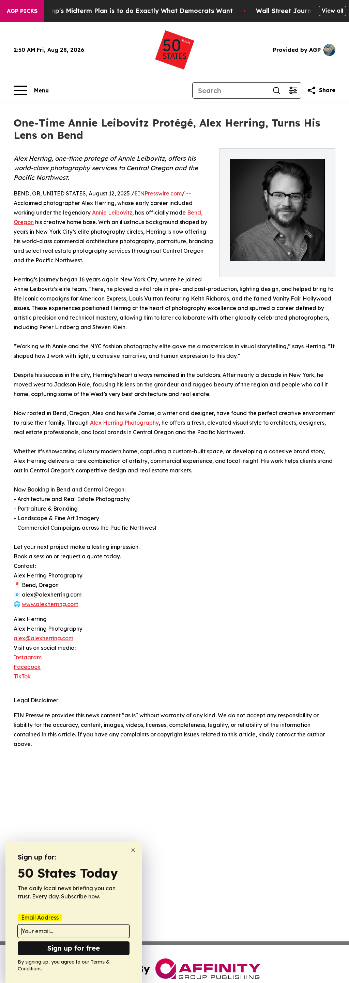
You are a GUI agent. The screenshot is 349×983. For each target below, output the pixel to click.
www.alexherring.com (50, 604)
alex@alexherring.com (43, 638)
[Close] (133, 850)
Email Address (40, 917)
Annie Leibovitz (112, 212)
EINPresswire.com (158, 193)
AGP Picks (22, 11)
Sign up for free (73, 948)
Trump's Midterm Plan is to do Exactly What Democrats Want (136, 11)
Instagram (28, 657)
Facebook (27, 666)
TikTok (22, 676)
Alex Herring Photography (124, 422)
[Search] (276, 90)
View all (332, 10)
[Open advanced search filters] (293, 90)
